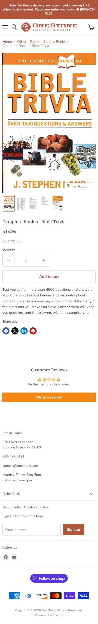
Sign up (73, 529)
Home (7, 42)
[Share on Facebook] (6, 330)
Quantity (8, 250)
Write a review (49, 397)
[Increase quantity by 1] (44, 260)
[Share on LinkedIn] (24, 330)
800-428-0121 (13, 456)
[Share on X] (15, 330)
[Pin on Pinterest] (33, 330)
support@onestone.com (20, 465)
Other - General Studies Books (41, 42)
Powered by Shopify (49, 615)
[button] (8, 203)
